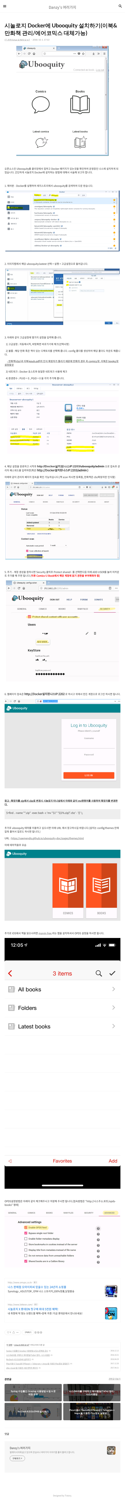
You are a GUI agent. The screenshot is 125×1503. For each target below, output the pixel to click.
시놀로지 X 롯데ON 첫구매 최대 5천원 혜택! (33, 1309)
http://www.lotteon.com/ (20, 1304)
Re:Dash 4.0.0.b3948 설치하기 (18, 1359)
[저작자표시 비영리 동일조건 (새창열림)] (38, 1332)
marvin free (45, 933)
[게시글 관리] (17, 1332)
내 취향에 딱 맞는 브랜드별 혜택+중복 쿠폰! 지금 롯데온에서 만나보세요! (45, 1313)
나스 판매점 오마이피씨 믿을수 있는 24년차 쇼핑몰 (37, 1287)
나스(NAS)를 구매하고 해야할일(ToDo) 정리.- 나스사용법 (28, 1355)
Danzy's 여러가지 (20, 1448)
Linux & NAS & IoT (21, 1345)
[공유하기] (14, 1332)
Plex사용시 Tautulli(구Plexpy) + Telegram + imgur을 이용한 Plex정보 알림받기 (37, 1363)
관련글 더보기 (115, 1378)
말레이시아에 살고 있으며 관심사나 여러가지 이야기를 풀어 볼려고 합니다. (42, 1452)
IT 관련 (9, 1345)
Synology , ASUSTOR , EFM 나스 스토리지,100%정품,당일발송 (41, 1291)
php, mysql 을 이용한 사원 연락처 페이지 (22, 1368)
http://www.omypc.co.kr (20, 1282)
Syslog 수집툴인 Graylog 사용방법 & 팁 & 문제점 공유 (27, 1351)
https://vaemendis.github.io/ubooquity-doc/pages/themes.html (47, 838)
